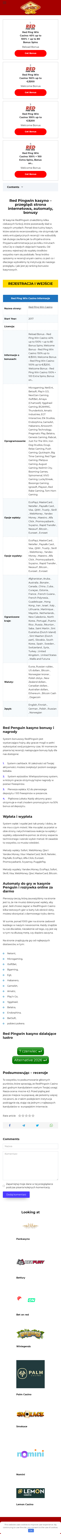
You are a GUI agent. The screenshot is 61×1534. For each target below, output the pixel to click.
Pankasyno (23, 1239)
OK (31, 1530)
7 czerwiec (28, 1051)
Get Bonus (30, 53)
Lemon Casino (24, 1504)
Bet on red (22, 1314)
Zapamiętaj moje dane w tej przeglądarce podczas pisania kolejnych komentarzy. (29, 1186)
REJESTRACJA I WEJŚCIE (30, 284)
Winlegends (23, 1346)
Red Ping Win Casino (40, 307)
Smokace (21, 1426)
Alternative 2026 (28, 1060)
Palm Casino (23, 1394)
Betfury (20, 1277)
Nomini (20, 1474)
